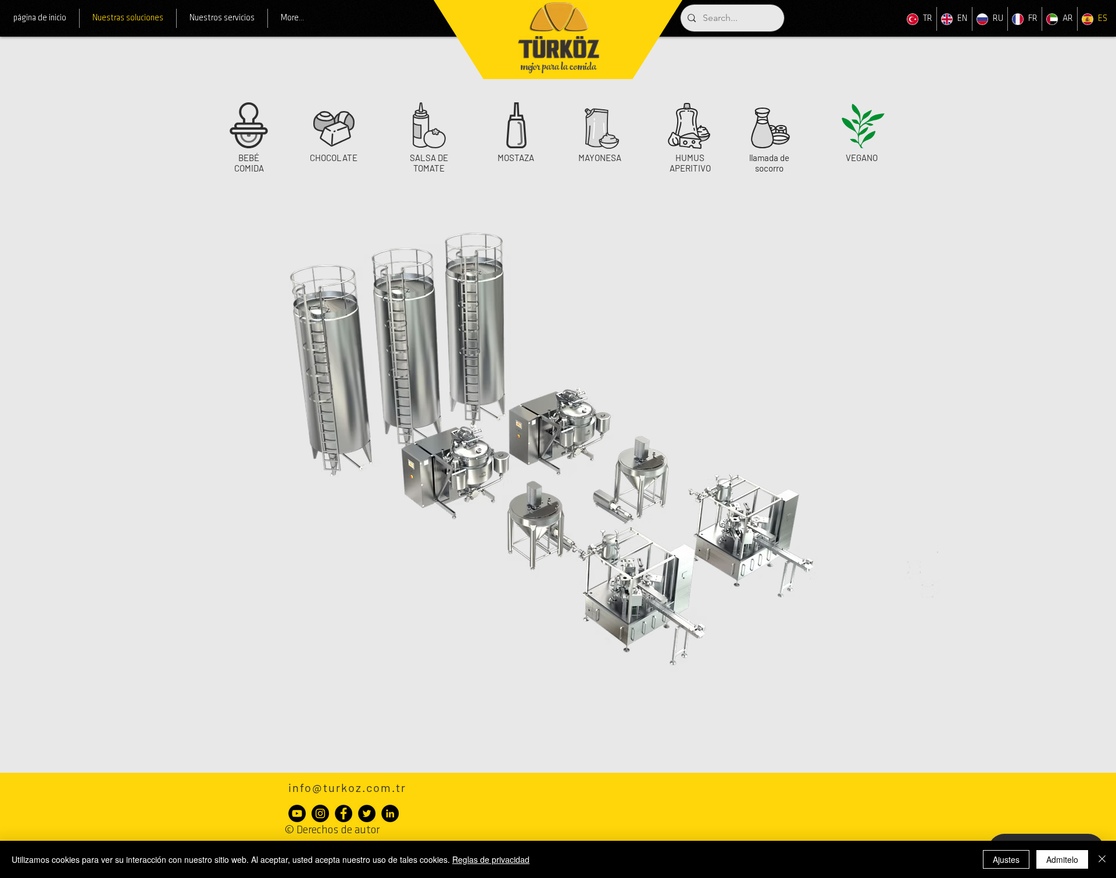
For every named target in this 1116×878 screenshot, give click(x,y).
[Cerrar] (1102, 859)
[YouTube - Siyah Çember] (297, 813)
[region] (248, 137)
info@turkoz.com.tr (347, 787)
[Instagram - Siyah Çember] (320, 813)
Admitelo (1062, 859)
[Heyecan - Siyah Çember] (366, 813)
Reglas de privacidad (491, 859)
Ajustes (1006, 859)
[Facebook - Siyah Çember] (343, 813)
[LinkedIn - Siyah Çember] (390, 813)
